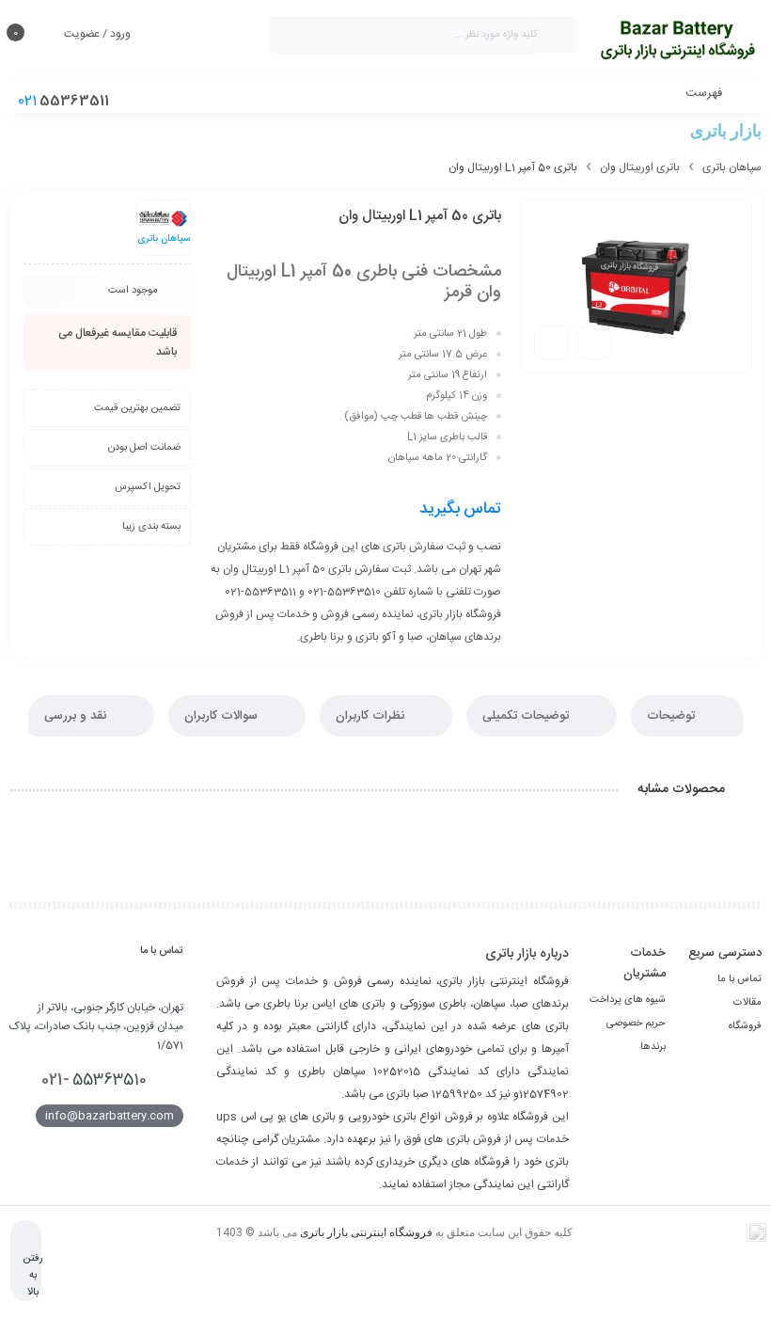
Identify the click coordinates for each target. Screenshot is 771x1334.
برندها (653, 1047)
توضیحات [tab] (673, 716)
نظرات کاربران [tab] (372, 716)
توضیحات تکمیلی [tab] (527, 716)
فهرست (705, 93)
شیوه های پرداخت (628, 1000)
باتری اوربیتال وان (640, 167)
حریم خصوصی (636, 1023)
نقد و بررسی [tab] (77, 716)
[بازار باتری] (678, 39)
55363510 (94, 1080)
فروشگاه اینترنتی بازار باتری (366, 1232)
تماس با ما (739, 979)
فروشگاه (745, 1026)
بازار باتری (726, 130)
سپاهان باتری (732, 167)
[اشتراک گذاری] (594, 342)
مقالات (747, 1002)
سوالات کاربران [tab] (222, 716)
